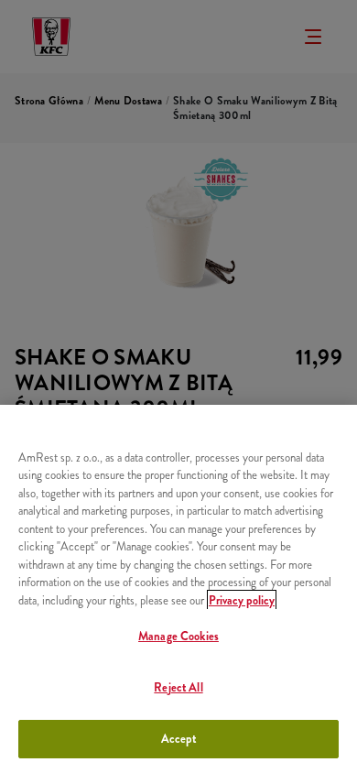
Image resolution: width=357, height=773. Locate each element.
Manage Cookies (178, 636)
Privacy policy (242, 600)
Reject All (178, 687)
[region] (178, 589)
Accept (179, 738)
